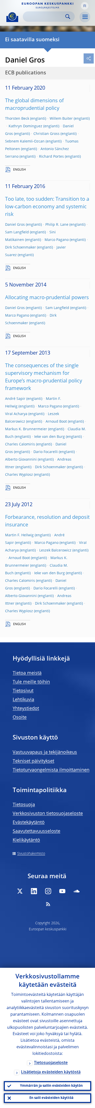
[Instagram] (48, 891)
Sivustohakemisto (31, 853)
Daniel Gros (15, 225)
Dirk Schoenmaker (20, 247)
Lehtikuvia (23, 699)
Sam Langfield (17, 232)
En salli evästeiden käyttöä (51, 1098)
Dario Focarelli (45, 452)
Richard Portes (51, 156)
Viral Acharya (16, 414)
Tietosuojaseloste (51, 1063)
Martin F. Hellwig (19, 535)
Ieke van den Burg (49, 437)
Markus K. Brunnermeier (26, 429)
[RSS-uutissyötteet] (48, 904)
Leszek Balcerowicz (55, 550)
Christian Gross (46, 134)
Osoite (20, 717)
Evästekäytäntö (29, 822)
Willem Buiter (61, 118)
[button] (84, 6)
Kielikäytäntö (26, 840)
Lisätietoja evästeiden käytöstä (51, 1072)
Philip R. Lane (56, 225)
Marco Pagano (57, 240)
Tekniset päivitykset (33, 761)
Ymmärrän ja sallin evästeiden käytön (51, 1086)
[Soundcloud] (76, 891)
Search (68, 16)
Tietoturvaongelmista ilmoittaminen (51, 770)
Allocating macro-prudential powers (47, 297)
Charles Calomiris (20, 444)
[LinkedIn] (34, 891)
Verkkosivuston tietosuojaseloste (48, 813)
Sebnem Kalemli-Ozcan (25, 141)
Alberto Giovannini (21, 459)
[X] (20, 891)
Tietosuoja (24, 805)
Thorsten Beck (17, 118)
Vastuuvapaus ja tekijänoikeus (45, 752)
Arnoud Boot (56, 421)
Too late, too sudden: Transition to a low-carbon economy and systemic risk (47, 207)
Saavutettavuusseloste (36, 831)
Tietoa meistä (27, 673)
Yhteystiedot (26, 708)
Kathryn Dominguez (25, 126)
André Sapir (15, 399)
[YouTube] (62, 891)
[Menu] (85, 17)
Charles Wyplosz (19, 475)
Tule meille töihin (31, 682)
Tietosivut (23, 691)
